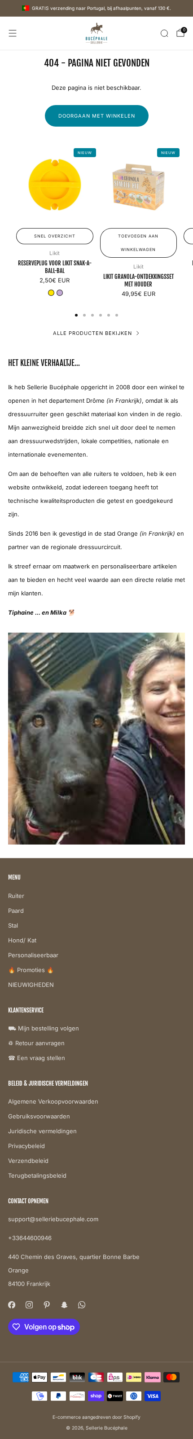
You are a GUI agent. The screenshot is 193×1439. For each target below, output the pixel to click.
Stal (13, 925)
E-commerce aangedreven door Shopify (96, 1417)
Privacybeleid (26, 1145)
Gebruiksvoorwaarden (39, 1116)
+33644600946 (30, 1237)
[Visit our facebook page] (11, 1304)
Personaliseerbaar (33, 955)
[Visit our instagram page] (29, 1304)
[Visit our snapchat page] (64, 1304)
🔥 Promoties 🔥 (31, 969)
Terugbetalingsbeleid (37, 1175)
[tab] (76, 315)
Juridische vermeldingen (42, 1131)
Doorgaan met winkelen (96, 116)
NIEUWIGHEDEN (31, 984)
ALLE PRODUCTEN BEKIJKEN (92, 333)
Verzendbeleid (28, 1160)
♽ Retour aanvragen (36, 1043)
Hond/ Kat (22, 940)
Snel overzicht (54, 235)
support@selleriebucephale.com (53, 1219)
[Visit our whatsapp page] (81, 1304)
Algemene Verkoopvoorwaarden (53, 1101)
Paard (16, 910)
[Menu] (12, 33)
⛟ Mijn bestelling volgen (43, 1028)
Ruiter (16, 895)
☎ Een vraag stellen (36, 1057)
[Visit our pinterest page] (46, 1304)
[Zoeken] (164, 33)
